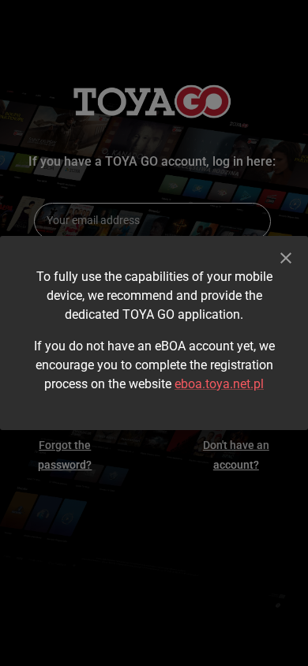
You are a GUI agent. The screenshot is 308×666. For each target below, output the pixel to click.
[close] (286, 258)
